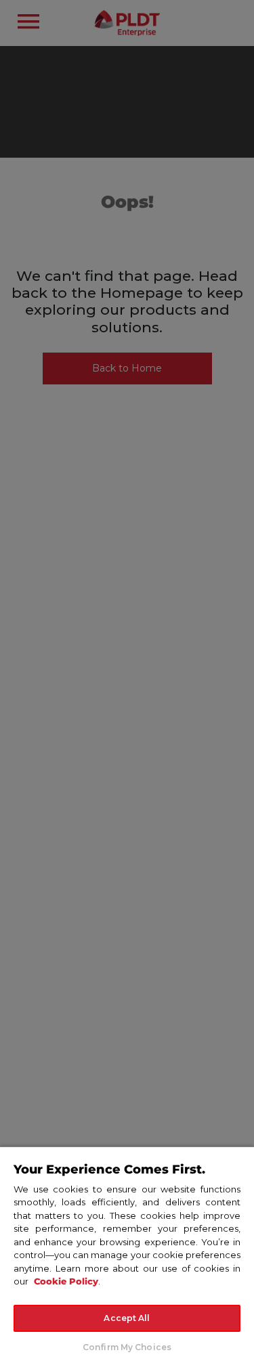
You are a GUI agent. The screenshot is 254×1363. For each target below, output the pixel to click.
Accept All (127, 1318)
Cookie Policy (66, 1281)
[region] (127, 1254)
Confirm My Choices (127, 1347)
